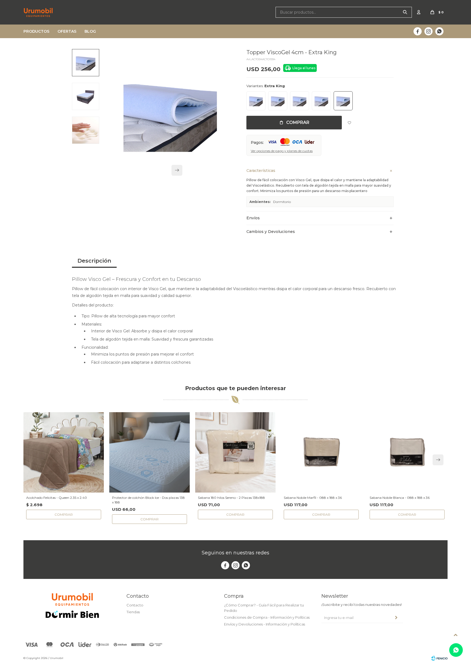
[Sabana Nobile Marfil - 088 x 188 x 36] (321, 452)
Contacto (134, 605)
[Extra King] (343, 100)
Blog (90, 31)
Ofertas (67, 31)
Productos (36, 31)
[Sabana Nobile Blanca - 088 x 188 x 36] (407, 452)
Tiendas (133, 612)
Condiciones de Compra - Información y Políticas (267, 617)
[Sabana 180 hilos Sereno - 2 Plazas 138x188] (235, 452)
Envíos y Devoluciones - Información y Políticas (264, 624)
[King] (321, 100)
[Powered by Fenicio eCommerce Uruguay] (439, 658)
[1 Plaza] (255, 100)
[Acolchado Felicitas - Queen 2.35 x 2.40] (63, 452)
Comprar (297, 122)
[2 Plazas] (277, 100)
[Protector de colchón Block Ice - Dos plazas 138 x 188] (149, 452)
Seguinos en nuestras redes (235, 553)
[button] (405, 12)
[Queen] (299, 100)
